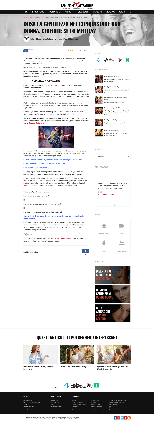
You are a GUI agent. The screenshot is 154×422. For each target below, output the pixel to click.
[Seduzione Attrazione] (77, 5)
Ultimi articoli (54, 400)
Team (25, 404)
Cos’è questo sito (28, 400)
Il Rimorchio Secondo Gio (79, 404)
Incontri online (113, 404)
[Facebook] (115, 417)
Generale (93, 402)
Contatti (122, 12)
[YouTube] (125, 417)
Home (25, 12)
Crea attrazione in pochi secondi (112, 313)
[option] (112, 106)
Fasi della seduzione (56, 406)
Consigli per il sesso (77, 402)
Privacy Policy (59, 418)
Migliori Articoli (54, 402)
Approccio (75, 400)
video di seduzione (30, 185)
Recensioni (75, 408)
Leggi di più (117, 188)
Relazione (93, 408)
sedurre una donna (55, 85)
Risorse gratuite (54, 12)
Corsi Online (68, 12)
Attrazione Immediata (106, 195)
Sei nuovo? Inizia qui (38, 12)
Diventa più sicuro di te (112, 275)
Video (52, 404)
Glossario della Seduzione (116, 402)
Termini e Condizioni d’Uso (70, 418)
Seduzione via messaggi (98, 410)
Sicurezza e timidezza (115, 410)
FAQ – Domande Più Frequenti (32, 402)
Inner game (75, 406)
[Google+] (118, 417)
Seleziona (100, 156)
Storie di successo (82, 12)
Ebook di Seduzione (36, 123)
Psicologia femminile (96, 406)
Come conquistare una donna (36, 17)
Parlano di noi (97, 12)
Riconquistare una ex (115, 408)
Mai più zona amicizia (63, 239)
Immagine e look (95, 404)
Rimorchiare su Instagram (79, 410)
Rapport (111, 406)
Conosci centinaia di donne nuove (112, 294)
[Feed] (129, 417)
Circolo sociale (95, 400)
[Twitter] (122, 417)
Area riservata (110, 12)
